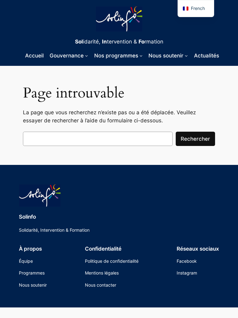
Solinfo (27, 217)
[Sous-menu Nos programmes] (141, 55)
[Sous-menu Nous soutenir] (186, 55)
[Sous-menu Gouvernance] (86, 55)
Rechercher (195, 139)
